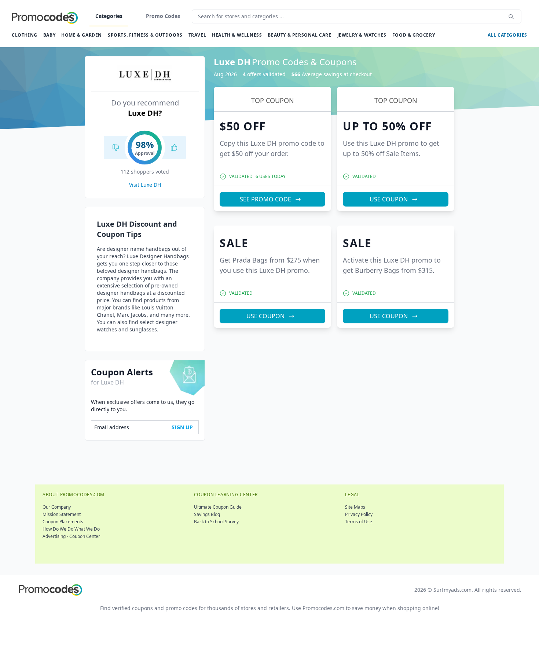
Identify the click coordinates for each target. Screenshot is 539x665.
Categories (108, 15)
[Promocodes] (45, 16)
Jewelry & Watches (361, 35)
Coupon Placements (63, 522)
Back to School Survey (216, 522)
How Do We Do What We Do (71, 529)
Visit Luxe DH (145, 184)
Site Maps (355, 507)
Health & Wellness (237, 35)
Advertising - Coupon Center (71, 536)
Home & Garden (81, 35)
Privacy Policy (359, 514)
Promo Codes (163, 15)
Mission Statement (62, 514)
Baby (49, 35)
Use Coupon (389, 199)
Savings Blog (207, 514)
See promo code (265, 199)
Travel (197, 35)
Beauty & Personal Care (299, 35)
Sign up (182, 427)
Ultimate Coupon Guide (218, 507)
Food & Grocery (413, 35)
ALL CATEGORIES (507, 35)
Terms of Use (358, 522)
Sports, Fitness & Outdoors (145, 35)
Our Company (57, 507)
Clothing (24, 35)
